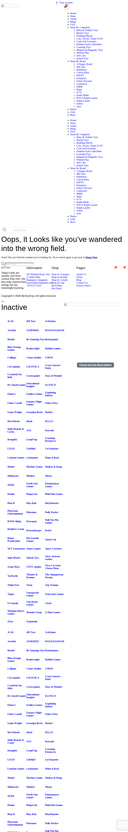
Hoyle (29, 421)
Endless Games (34, 394)
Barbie (11, 339)
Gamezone (81, 84)
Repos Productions (13, 539)
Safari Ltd (50, 539)
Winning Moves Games (15, 612)
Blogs (73, 21)
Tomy (29, 585)
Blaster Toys (82, 33)
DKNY (80, 75)
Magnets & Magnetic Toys (89, 50)
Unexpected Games (32, 594)
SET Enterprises (16, 548)
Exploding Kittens (50, 394)
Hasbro (49, 412)
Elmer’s (11, 394)
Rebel (48, 530)
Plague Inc (32, 494)
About (73, 19)
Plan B (11, 503)
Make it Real (52, 457)
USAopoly (12, 603)
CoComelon (13, 366)
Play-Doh (31, 503)
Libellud (30, 448)
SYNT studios (33, 566)
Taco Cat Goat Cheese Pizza (53, 567)
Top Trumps (51, 585)
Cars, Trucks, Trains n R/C (89, 38)
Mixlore (30, 476)
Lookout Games (15, 457)
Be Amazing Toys (35, 339)
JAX (28, 430)
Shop (72, 16)
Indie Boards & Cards (15, 430)
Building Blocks (84, 36)
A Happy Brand (84, 64)
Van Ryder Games (32, 603)
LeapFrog (31, 439)
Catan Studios (33, 357)
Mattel (10, 466)
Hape (79, 89)
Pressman (31, 521)
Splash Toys (32, 557)
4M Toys (80, 67)
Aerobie (11, 330)
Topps (10, 594)
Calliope (11, 357)
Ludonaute (32, 457)
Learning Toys (83, 47)
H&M (79, 86)
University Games (54, 594)
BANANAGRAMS (55, 330)
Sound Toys (82, 58)
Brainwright (32, 348)
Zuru (10, 621)
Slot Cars (81, 55)
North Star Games (32, 485)
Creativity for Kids (14, 376)
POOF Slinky (14, 521)
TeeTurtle (12, 576)
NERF (11, 485)
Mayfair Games (34, 466)
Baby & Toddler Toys (87, 30)
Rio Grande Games (32, 539)
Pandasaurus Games (52, 485)
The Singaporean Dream (54, 576)
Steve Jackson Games (52, 557)
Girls (72, 112)
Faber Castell (14, 403)
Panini (10, 494)
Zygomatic (32, 621)
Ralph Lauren (83, 100)
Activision (50, 321)
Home (73, 13)
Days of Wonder (53, 375)
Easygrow (81, 78)
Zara (78, 106)
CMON (49, 357)
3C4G (10, 321)
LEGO (11, 448)
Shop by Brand (78, 61)
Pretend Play (82, 52)
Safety (79, 103)
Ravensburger (34, 530)
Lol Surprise (51, 448)
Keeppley (12, 439)
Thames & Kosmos (31, 576)
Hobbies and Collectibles (89, 44)
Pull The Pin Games (51, 521)
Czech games (33, 375)
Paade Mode (82, 95)
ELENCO (50, 385)
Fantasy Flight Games (34, 403)
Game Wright (14, 412)
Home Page (91, 257)
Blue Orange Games (14, 348)
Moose (48, 476)
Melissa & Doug (53, 466)
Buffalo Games (53, 348)
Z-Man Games (52, 612)
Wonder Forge (34, 612)
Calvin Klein (82, 72)
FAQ (72, 24)
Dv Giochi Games (16, 385)
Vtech (48, 603)
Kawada (49, 430)
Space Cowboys (53, 548)
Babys (73, 109)
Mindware (13, 476)
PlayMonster (52, 503)
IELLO (49, 421)
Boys (72, 115)
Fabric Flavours (84, 81)
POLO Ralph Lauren (86, 98)
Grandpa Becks (34, 412)
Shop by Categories (80, 27)
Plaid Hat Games (54, 494)
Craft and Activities (86, 41)
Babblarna (81, 69)
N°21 (79, 92)
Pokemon (31, 512)
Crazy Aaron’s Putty (53, 366)
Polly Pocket (51, 512)
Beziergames (51, 339)
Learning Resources (50, 439)
